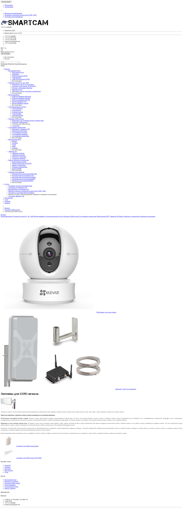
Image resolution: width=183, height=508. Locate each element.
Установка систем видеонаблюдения (20, 186)
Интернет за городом (11, 481)
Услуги (7, 184)
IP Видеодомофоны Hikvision (21, 96)
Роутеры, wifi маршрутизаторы (22, 88)
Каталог (7, 69)
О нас (6, 199)
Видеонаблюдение (14, 71)
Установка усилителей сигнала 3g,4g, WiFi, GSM (20, 15)
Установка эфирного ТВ (16, 196)
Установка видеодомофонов (14, 17)
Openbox (15, 143)
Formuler (15, 148)
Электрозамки (16, 113)
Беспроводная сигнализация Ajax (23, 175)
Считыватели (16, 110)
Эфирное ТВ (12, 151)
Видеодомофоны (13, 95)
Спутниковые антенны (19, 132)
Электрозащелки (17, 115)
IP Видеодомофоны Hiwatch (21, 98)
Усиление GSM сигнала (16, 119)
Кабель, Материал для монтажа (18, 160)
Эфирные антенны (18, 153)
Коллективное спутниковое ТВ (18, 189)
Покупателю (9, 198)
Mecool (14, 141)
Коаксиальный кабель (19, 162)
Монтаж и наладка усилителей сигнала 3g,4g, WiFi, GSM (27, 191)
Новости (7, 203)
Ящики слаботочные (19, 165)
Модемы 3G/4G (17, 89)
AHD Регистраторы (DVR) (21, 79)
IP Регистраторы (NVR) (20, 76)
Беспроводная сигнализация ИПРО (23, 179)
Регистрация (9, 5)
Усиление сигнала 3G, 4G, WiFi (18, 83)
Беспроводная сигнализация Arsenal (24, 177)
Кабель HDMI (16, 168)
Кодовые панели (17, 112)
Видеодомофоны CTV (19, 101)
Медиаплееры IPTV (14, 139)
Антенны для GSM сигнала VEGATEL (29, 458)
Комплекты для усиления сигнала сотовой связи (28, 120)
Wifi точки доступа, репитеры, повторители (26, 91)
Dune (14, 146)
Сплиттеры (16, 126)
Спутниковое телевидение (17, 127)
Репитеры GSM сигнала (20, 122)
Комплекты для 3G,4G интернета (23, 84)
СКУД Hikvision (17, 108)
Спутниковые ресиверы (20, 134)
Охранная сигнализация (16, 172)
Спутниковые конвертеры (20, 136)
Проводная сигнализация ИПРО (22, 181)
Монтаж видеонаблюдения (13, 13)
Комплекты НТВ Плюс (19, 131)
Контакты (8, 469)
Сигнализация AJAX (11, 486)
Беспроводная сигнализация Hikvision (24, 174)
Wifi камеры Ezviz (18, 72)
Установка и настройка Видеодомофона (21, 193)
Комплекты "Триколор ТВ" (21, 129)
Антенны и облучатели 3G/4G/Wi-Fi (24, 86)
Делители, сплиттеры (19, 156)
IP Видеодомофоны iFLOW (21, 100)
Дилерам (7, 201)
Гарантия (8, 465)
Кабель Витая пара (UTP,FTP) (22, 163)
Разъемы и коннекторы (19, 167)
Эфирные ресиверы (18, 155)
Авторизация (9, 7)
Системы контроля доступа (17, 107)
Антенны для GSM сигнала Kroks (27, 446)
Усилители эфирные (18, 158)
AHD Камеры (16, 77)
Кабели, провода (10, 488)
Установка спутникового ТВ (17, 187)
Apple (14, 144)
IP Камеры (15, 74)
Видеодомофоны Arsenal (20, 103)
